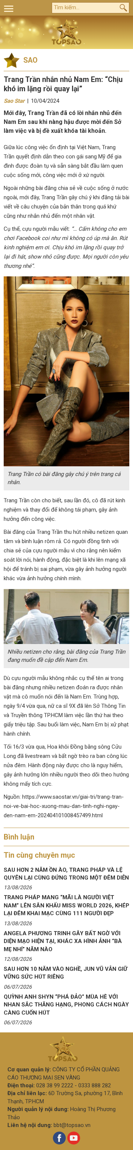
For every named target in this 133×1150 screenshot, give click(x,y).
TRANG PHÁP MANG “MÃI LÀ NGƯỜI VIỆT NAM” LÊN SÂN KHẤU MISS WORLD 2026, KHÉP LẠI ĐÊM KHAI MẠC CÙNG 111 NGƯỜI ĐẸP (66, 905)
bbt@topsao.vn (72, 1125)
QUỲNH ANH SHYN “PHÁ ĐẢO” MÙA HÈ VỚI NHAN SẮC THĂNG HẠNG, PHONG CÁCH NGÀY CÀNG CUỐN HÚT (66, 1004)
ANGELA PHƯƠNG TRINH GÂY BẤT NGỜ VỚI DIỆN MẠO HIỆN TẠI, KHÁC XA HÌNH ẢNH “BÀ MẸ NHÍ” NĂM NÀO (63, 941)
